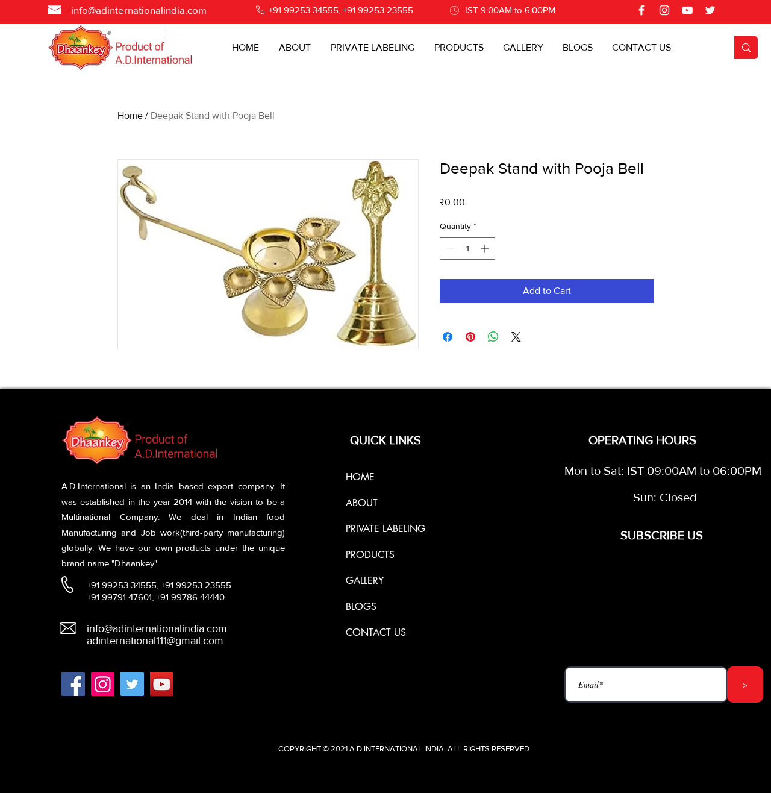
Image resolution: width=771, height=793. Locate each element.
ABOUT (362, 503)
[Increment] (485, 248)
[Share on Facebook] (447, 337)
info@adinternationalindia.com (139, 10)
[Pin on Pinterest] (470, 337)
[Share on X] (516, 337)
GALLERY (365, 580)
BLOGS (361, 606)
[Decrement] (449, 248)
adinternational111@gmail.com (155, 641)
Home (130, 115)
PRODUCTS (370, 554)
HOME (360, 477)
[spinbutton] (467, 248)
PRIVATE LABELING (385, 528)
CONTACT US (376, 632)
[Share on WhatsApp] (493, 337)
